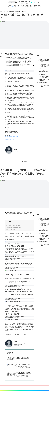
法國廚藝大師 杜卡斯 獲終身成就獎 (11, 136)
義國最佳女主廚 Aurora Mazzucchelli (12, 138)
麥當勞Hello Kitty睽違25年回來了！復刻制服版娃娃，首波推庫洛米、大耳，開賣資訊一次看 (23, 374)
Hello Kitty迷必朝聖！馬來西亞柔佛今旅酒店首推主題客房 (23, 365)
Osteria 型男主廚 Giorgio (9, 139)
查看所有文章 (16, 151)
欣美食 (2, 17)
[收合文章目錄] (22, 221)
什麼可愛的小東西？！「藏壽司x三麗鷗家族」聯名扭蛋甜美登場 (23, 358)
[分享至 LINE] (1, 56)
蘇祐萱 (2, 176)
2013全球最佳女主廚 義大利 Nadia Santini (16, 11)
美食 (4, 11)
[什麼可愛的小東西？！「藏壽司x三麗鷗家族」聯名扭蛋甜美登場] (11, 360)
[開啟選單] (40, 2)
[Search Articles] (16, 2)
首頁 (1, 11)
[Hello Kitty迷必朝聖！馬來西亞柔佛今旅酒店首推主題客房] (11, 367)
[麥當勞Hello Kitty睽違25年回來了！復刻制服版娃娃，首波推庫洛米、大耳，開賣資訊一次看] (11, 375)
